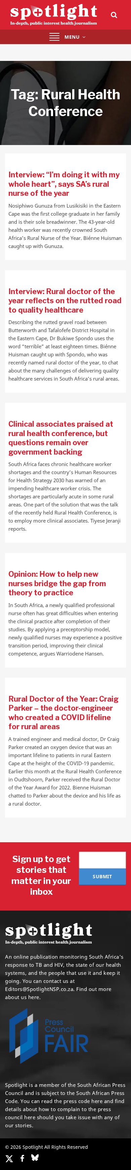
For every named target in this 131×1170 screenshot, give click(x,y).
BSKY (35, 1157)
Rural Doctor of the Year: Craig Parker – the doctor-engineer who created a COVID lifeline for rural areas (63, 713)
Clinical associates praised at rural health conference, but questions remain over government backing (60, 438)
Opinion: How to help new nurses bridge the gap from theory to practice (57, 583)
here (96, 1101)
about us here (22, 997)
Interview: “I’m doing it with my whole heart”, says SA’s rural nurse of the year (64, 184)
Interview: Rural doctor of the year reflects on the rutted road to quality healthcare (65, 300)
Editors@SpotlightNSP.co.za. (40, 989)
